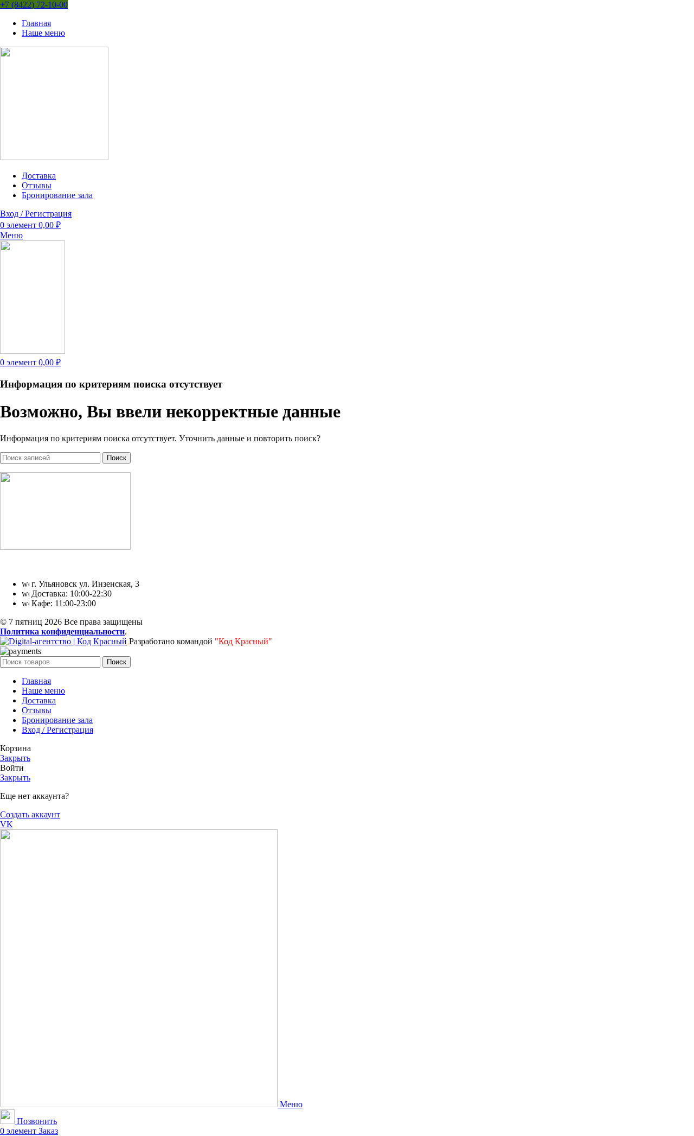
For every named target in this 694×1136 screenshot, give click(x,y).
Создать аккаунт (30, 814)
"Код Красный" (243, 641)
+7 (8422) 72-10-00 (34, 4)
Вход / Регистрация (57, 729)
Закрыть (15, 758)
